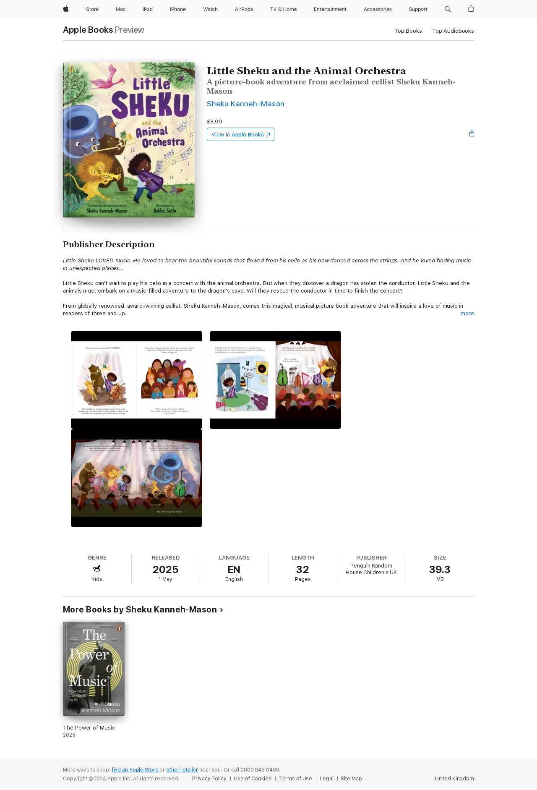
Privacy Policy (209, 779)
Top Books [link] (408, 31)
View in (237, 134)
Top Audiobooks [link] (453, 31)
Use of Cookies (252, 779)
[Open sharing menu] (471, 134)
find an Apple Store (135, 770)
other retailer (182, 770)
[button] (447, 9)
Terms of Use (296, 779)
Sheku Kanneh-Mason (246, 103)
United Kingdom (454, 779)
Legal (326, 779)
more (467, 313)
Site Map (351, 779)
